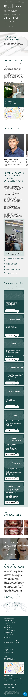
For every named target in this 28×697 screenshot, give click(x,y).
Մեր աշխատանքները (9, 634)
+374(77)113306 (7, 10)
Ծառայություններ (8, 632)
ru (13, 6)
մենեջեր (8, 550)
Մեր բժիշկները (7, 629)
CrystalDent (7, 625)
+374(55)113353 (14, 10)
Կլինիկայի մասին (8, 627)
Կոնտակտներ (7, 637)
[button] (9, 25)
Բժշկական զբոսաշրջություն (10, 635)
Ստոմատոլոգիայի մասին (9, 630)
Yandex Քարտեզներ (8, 675)
